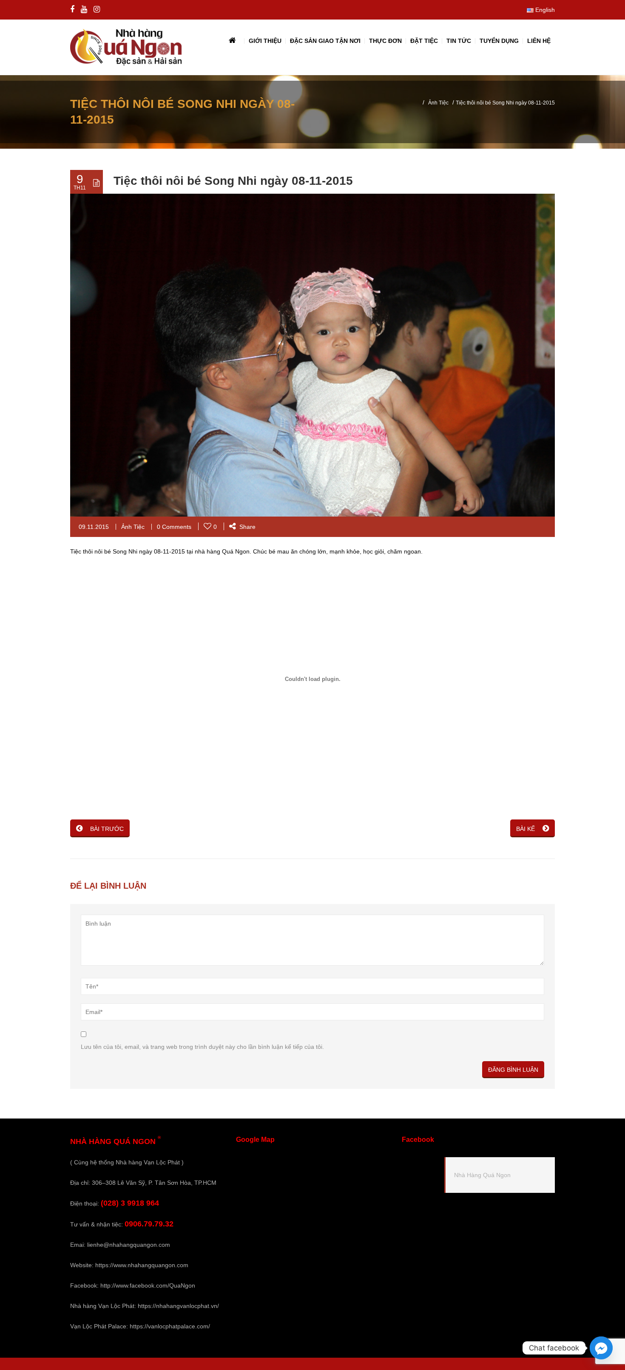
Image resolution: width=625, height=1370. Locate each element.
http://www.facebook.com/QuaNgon (147, 1285)
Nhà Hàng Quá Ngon (482, 1175)
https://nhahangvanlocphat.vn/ (178, 1305)
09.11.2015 (94, 526)
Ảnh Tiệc (438, 103)
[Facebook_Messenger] (601, 1347)
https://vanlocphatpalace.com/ (170, 1326)
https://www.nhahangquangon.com (141, 1265)
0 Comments (174, 526)
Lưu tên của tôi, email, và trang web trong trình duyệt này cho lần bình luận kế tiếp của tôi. (202, 1046)
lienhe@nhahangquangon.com (128, 1244)
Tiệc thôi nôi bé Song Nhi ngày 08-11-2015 (233, 180)
